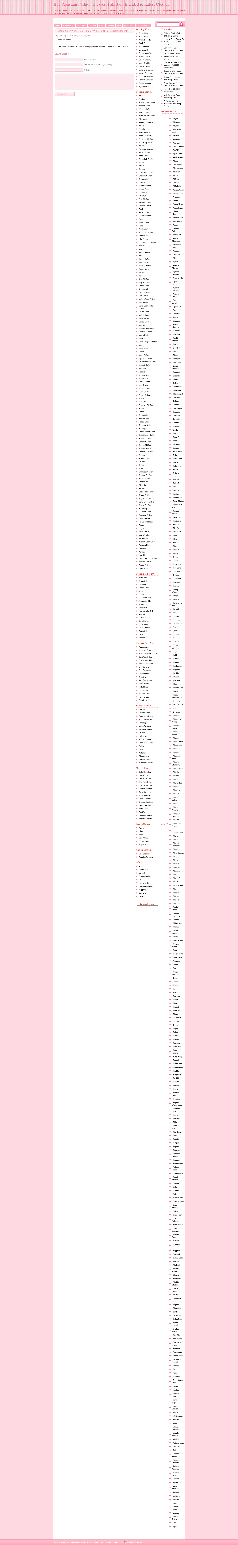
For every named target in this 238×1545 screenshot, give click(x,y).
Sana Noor (177, 1215)
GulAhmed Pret (145, 598)
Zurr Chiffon (143, 569)
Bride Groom (144, 46)
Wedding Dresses (146, 857)
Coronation (177, 408)
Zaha (175, 1450)
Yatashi (142, 555)
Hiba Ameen (143, 239)
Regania (176, 1099)
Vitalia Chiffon (144, 538)
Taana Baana (178, 1356)
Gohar (175, 557)
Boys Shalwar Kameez (148, 654)
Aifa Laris (177, 143)
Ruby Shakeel (144, 618)
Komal (175, 691)
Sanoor (176, 1241)
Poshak (142, 398)
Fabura (176, 480)
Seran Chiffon (144, 478)
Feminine (176, 517)
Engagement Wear (146, 53)
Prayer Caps (144, 841)
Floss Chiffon (144, 222)
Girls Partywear (145, 670)
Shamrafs (177, 1279)
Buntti (175, 379)
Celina (175, 383)
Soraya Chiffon (145, 505)
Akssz (175, 161)
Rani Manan (178, 1067)
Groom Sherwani (145, 60)
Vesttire (176, 1420)
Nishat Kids (143, 687)
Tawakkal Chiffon (145, 515)
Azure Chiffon (144, 152)
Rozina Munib (144, 422)
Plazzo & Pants (145, 739)
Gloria (141, 591)
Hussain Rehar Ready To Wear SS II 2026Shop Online (174, 41)
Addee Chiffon (144, 106)
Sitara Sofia (177, 1308)
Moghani (142, 345)
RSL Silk (142, 614)
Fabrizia (142, 209)
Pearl (175, 1003)
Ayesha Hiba (178, 278)
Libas (175, 708)
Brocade (176, 376)
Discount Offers (143, 25)
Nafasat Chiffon (145, 365)
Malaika (176, 772)
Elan (175, 441)
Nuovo (175, 965)
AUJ (174, 258)
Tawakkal (177, 1377)
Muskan (176, 903)
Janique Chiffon (145, 262)
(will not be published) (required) (98, 65)
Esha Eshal (177, 459)
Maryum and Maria (146, 328)
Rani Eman (177, 1064)
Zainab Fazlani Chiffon (148, 558)
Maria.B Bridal (144, 63)
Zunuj (175, 1523)
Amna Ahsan (178, 204)
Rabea (175, 1032)
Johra (175, 631)
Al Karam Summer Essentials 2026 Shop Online (172, 103)
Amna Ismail (178, 208)
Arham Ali (177, 235)
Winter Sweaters (145, 819)
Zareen (176, 1492)
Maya (175, 836)
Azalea (177, 314)
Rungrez (176, 1160)
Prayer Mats (143, 845)
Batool (175, 344)
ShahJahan (177, 1265)
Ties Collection (145, 805)
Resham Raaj (144, 418)
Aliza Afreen (178, 168)
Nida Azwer (177, 923)
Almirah (176, 183)
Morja (175, 875)
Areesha (142, 129)
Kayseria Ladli (144, 674)
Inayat (141, 249)
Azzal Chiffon (144, 156)
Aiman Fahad (178, 146)
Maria (175, 779)
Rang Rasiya (178, 1056)
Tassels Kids (144, 697)
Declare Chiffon (145, 179)
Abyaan (176, 126)
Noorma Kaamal (145, 388)
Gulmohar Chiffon (146, 232)
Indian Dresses (145, 726)
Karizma (176, 680)
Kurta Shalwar (144, 795)
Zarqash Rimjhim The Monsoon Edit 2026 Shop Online (172, 65)
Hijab (141, 831)
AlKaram (176, 172)
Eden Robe (177, 437)
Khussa (142, 733)
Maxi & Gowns (144, 67)
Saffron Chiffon (145, 445)
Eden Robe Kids (145, 660)
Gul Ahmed (177, 564)
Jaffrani (176, 616)
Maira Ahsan (178, 769)
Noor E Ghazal (144, 382)
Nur (174, 968)
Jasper (141, 273)
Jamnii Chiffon (144, 259)
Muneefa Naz (144, 355)
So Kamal (177, 1315)
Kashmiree (177, 666)
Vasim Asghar (144, 535)
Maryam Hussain (145, 332)
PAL (174, 989)
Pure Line (142, 402)
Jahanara (176, 620)
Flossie (141, 226)
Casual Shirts (144, 775)
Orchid (175, 982)
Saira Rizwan (178, 1201)
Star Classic (178, 1335)
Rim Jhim (177, 1132)
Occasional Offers (146, 76)
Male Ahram (143, 838)
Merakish (142, 338)
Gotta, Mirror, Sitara (146, 720)
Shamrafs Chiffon (146, 452)
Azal (175, 310)
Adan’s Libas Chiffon (147, 102)
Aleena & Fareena (146, 122)
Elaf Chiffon (143, 182)
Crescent (176, 412)
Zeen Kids (143, 700)
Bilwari (175, 355)
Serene (176, 1262)
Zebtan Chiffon (144, 565)
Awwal (141, 146)
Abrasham (177, 122)
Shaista (176, 1275)
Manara (176, 787)
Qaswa (176, 1021)
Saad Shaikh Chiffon (147, 435)
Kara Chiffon (144, 279)
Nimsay (176, 927)
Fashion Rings (144, 713)
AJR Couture (144, 112)
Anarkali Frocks (145, 40)
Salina (175, 1194)
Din (174, 434)
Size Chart (81, 25)
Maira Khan (177, 783)
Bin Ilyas (176, 359)
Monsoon (176, 867)
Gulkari (176, 575)
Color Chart (128, 25)
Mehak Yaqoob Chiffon (148, 342)
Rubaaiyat (143, 428)
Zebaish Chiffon (145, 562)
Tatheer (176, 1373)
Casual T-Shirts (145, 779)
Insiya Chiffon (144, 252)
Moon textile (178, 871)
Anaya (175, 225)
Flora (175, 535)
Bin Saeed (177, 362)
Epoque (176, 448)
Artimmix (176, 251)
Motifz (175, 882)
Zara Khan (177, 1482)
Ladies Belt (143, 736)
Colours (176, 401)
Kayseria (176, 670)
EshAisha (177, 466)
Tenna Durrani (144, 519)
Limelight (176, 712)
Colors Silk (143, 581)
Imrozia (176, 599)
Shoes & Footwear (146, 802)
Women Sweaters (146, 763)
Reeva (175, 1089)
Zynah (175, 1526)
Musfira (176, 900)
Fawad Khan (144, 588)
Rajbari (176, 1039)
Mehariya (176, 849)
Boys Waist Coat (145, 657)
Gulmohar (177, 579)
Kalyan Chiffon (144, 282)
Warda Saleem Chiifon (147, 542)
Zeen (175, 1503)
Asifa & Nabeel (145, 136)
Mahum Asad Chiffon (147, 299)
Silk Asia (142, 485)
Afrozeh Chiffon (145, 109)
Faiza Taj (176, 483)
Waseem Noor (144, 545)
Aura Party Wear (145, 142)
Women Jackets (145, 759)
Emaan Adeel (144, 189)
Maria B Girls (144, 684)
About (101, 25)
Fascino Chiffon (145, 206)
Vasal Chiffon (144, 532)
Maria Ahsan (144, 318)
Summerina (177, 1352)
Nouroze (176, 961)
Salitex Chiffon (144, 458)
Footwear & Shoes (146, 716)
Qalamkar (177, 1018)
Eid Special (143, 50)
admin (69, 36)
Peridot (176, 1007)
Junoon (141, 276)
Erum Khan (177, 452)
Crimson (176, 415)
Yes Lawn (177, 1447)
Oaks (175, 978)
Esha (175, 455)
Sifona (175, 1295)
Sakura (176, 1190)
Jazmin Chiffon (145, 266)
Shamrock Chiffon (146, 472)
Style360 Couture (145, 87)
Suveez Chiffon (145, 512)
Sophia (176, 1305)
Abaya (141, 828)
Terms (141, 896)
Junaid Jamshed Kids (147, 664)
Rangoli (176, 1060)
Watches (142, 753)
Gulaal (175, 561)
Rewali (175, 1115)
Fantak (176, 494)
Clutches (142, 709)
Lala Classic (178, 705)
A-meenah (177, 197)
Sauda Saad (178, 1258)
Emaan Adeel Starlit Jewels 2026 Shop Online (172, 56)
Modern (176, 864)
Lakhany (176, 701)
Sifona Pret (143, 482)
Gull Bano (177, 568)
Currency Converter (147, 904)
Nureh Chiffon (144, 392)
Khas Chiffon (144, 286)
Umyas (141, 528)
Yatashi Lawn (178, 1443)
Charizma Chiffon (145, 172)
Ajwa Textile (178, 154)
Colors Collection (145, 789)
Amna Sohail (178, 218)
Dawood (176, 426)
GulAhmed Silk (145, 601)
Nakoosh (142, 368)
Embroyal (142, 196)
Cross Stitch (178, 419)
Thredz (176, 1386)
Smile (175, 1312)
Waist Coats (143, 809)
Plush (175, 1014)
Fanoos (176, 490)
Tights (141, 746)
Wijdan (175, 1439)
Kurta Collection (145, 792)
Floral (175, 539)
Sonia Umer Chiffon (146, 502)
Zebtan (176, 1499)
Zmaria (176, 1513)
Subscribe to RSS (134, 1542)
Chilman (176, 397)
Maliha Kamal (144, 315)
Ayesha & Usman (146, 149)
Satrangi (176, 1254)
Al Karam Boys (145, 650)
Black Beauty (144, 43)
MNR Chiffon (144, 312)
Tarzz (175, 1369)
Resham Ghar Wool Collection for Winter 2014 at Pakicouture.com (92, 30)
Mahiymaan (177, 745)
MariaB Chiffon (145, 322)
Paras (175, 993)
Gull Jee (176, 571)
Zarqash (176, 1496)
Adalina (142, 99)
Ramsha (176, 1043)
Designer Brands (80, 36)
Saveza (142, 462)
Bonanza (176, 372)
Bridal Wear (143, 33)
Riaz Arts (176, 1119)
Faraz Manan (178, 501)
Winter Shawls (144, 756)
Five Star (176, 528)
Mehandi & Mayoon (146, 70)
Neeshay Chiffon (145, 375)
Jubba (141, 835)
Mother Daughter (145, 73)
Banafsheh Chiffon (146, 159)
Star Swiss (177, 1339)
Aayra (175, 119)
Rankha (176, 1071)
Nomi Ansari (178, 940)
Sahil (175, 1187)
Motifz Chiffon (144, 348)
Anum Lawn (177, 221)
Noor (175, 950)
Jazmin (176, 627)
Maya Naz (177, 839)
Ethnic (175, 470)
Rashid (176, 1078)
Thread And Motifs (146, 522)
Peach (175, 1000)
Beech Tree (177, 348)
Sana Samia (178, 1225)
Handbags (143, 723)
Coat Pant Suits (145, 782)
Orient (175, 985)
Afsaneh (176, 139)
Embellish (143, 192)
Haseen (176, 586)
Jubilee (176, 635)
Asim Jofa (177, 254)
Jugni (175, 652)
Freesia (176, 550)
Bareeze (176, 331)
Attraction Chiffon (146, 139)
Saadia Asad (178, 1164)
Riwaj (175, 1136)
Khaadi (176, 677)
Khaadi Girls (143, 677)
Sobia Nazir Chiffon (146, 492)
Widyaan (142, 548)
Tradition (176, 1390)
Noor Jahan (177, 957)
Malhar (175, 776)
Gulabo (141, 594)
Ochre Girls (143, 690)
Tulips (141, 749)
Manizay (176, 790)
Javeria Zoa (177, 624)
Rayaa (175, 1029)
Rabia (175, 1036)
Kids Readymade (145, 680)
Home (57, 25)
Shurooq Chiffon (145, 475)
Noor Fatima (178, 954)
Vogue (175, 1412)
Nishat (175, 937)
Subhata (176, 1349)
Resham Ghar (92, 36)
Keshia (176, 673)
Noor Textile (143, 385)
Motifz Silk (143, 608)
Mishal (175, 857)
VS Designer (178, 1416)
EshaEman (177, 462)
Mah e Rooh (143, 302)
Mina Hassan (178, 853)
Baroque (176, 334)
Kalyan (176, 659)
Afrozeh (176, 136)
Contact (111, 25)
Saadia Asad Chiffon (147, 432)
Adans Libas (178, 193)
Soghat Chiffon (145, 498)
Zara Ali (176, 1479)
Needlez (176, 920)
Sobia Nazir (177, 1319)
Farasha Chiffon (145, 202)
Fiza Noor (177, 532)
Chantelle (177, 387)
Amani (175, 201)
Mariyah (176, 804)
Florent (176, 546)
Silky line (142, 488)
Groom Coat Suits (146, 57)
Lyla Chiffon (143, 296)
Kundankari (143, 289)
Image (175, 596)
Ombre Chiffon (144, 395)
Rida (175, 1122)
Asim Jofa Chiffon (146, 132)
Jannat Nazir (144, 269)
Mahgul (176, 738)
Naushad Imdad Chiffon (148, 362)
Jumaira (176, 642)
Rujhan (176, 1147)
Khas (175, 684)
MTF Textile (178, 885)
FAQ (119, 25)
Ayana (175, 262)
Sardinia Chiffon (145, 438)
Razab (141, 412)
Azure (175, 317)
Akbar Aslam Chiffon (147, 116)
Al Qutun (176, 179)
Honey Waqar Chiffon (147, 242)
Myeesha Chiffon (145, 358)
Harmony (176, 582)
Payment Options (146, 886)
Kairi (175, 655)
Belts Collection (145, 772)
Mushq (175, 896)
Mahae (175, 716)
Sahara (176, 1183)
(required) (90, 59)
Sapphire (176, 1251)
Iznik (175, 613)
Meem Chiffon (144, 335)
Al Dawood (177, 165)
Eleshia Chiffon (145, 186)
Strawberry (143, 508)
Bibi (174, 351)
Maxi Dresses (144, 854)
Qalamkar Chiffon (146, 405)
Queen (175, 1025)
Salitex (176, 1211)
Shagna (142, 455)
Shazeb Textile (145, 448)
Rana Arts (177, 1047)
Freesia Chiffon (145, 216)
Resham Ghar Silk (146, 611)
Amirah (141, 126)
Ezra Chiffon (144, 199)
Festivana (177, 521)
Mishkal (176, 860)
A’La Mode (143, 119)
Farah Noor (177, 498)
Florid (141, 219)
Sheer (141, 468)
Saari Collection (145, 83)
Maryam (142, 325)
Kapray (176, 662)
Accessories (144, 647)
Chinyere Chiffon (145, 176)
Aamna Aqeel (178, 190)
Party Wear (143, 37)
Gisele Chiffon (144, 229)
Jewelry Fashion (145, 729)
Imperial (142, 246)
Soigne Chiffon (144, 495)
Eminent (176, 444)
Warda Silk (143, 631)
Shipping (92, 25)
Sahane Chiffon (145, 442)
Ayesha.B (177, 307)
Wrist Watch (143, 812)
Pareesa (176, 996)
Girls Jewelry (144, 667)
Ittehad (176, 609)
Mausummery (177, 832)
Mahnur (176, 752)
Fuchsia (176, 553)
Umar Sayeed (144, 628)
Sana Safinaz (144, 621)
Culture (176, 423)
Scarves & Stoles (146, 743)
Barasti (141, 162)
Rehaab (176, 1085)
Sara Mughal (178, 1198)
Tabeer (175, 1366)
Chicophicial (178, 394)
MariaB (176, 794)
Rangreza (177, 1074)
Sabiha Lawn (178, 1173)
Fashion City (144, 212)
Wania (175, 1423)
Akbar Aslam (178, 157)
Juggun (176, 638)
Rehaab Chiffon (145, 415)
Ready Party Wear (146, 80)
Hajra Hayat (143, 236)
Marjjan (176, 820)
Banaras (176, 321)
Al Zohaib (177, 186)
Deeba (175, 430)
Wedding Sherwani (146, 815)
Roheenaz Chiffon (146, 425)
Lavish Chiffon (144, 292)
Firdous (176, 524)
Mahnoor (176, 749)
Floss (175, 542)
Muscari (176, 889)
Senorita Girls (144, 694)
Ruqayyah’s (177, 1150)
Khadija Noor (178, 688)
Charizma (177, 390)
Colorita (176, 405)
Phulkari (176, 1011)
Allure (175, 175)
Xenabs (142, 552)
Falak (175, 487)
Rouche (176, 1139)
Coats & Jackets (145, 785)
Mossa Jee (177, 878)
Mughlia (176, 893)
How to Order (68, 25)
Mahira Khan (178, 742)
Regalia (176, 1082)
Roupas (176, 1143)
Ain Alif (176, 150)
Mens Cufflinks (145, 799)
